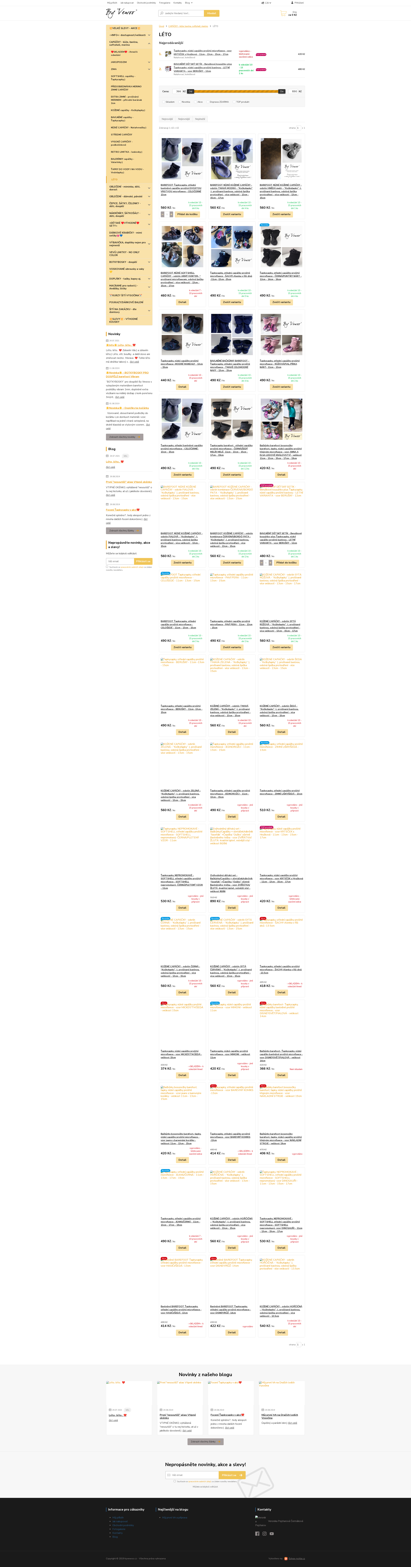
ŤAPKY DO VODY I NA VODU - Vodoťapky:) (127, 171)
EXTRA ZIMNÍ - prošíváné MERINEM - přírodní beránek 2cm (126, 100)
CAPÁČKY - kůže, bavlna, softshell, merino (123, 43)
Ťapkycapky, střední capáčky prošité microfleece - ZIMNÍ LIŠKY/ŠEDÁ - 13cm (281, 792)
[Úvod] (131, 13)
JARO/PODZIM (119, 62)
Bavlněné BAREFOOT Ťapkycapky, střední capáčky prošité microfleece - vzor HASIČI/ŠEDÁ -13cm (181, 1309)
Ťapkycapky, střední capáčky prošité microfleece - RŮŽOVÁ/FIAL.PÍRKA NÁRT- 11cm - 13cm (280, 364)
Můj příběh (112, 2)
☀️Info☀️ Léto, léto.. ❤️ (121, 345)
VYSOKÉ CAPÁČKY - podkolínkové (122, 143)
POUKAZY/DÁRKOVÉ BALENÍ (126, 302)
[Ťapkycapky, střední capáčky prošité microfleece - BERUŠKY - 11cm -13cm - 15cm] (182, 679)
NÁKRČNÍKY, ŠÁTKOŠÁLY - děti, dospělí (124, 215)
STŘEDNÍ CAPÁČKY (121, 134)
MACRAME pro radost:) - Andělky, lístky (123, 287)
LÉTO (114, 179)
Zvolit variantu (232, 214)
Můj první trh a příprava (174, 1517)
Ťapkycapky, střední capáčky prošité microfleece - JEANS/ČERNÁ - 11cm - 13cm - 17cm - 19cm (181, 1221)
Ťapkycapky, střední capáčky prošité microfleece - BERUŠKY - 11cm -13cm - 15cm (181, 709)
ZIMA (114, 69)
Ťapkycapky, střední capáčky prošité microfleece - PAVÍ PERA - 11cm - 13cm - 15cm (231, 624)
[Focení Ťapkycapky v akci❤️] (231, 1393)
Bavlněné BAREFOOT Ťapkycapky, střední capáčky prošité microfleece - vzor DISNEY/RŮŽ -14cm (230, 1309)
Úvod (161, 26)
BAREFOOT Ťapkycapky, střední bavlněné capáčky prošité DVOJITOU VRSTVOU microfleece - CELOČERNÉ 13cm (181, 189)
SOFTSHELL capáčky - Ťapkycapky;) (123, 78)
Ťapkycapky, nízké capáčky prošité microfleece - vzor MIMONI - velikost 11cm (230, 1054)
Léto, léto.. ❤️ (115, 462)
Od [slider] (190, 91)
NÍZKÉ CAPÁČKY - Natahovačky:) (128, 127)
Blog (187, 2)
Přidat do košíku (187, 214)
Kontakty (178, 2)
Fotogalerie (164, 2)
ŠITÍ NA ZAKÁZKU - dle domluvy (122, 311)
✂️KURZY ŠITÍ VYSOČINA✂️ (125, 295)
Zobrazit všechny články (121, 530)
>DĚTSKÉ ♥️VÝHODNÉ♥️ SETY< (124, 224)
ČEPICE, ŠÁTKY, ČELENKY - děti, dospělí (125, 205)
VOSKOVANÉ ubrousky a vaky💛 (126, 270)
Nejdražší (200, 119)
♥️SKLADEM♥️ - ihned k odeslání (124, 53)
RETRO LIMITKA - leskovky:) (126, 151)
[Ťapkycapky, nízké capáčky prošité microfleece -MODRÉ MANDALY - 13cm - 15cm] (182, 334)
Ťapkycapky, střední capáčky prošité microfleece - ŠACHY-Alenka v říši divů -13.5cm (281, 969)
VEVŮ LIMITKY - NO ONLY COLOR (124, 254)
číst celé (134, 361)
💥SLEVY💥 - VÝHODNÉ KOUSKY (123, 320)
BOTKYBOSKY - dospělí (123, 262)
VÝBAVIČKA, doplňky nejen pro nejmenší (127, 244)
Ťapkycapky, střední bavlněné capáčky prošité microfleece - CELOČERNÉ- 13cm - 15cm (182, 448)
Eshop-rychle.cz (297, 1558)
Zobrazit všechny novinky (122, 437)
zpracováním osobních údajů (131, 567)
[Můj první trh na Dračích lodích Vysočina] (282, 1393)
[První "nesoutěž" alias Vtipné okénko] (180, 1393)
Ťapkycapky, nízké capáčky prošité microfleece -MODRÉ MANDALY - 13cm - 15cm (182, 364)
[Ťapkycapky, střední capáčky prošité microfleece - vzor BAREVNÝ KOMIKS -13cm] (232, 1107)
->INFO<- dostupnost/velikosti (127, 35)
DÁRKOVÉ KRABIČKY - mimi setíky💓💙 (125, 234)
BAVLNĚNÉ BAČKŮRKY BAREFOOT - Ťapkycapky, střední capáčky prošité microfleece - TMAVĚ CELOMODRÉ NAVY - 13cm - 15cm (230, 365)
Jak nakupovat (127, 2)
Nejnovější (167, 119)
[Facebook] (258, 1534)
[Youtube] (273, 1534)
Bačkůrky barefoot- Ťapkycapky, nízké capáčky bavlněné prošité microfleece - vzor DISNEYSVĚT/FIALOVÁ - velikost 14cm (281, 1056)
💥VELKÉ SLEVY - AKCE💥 (124, 28)
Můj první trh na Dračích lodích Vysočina (280, 1416)
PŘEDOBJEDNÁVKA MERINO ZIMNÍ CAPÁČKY (126, 88)
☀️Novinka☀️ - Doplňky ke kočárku (127, 408)
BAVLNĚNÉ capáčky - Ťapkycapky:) (122, 119)
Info (125, 456)
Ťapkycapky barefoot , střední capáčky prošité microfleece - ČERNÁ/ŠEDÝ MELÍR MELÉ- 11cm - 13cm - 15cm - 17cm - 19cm (231, 450)
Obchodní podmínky (146, 2)
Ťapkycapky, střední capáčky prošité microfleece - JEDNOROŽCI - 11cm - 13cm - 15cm (230, 794)
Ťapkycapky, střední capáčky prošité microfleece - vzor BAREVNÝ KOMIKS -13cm (230, 1137)
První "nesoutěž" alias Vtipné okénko (129, 482)
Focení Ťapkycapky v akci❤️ (123, 510)
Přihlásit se (143, 561)
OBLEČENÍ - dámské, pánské (125, 196)
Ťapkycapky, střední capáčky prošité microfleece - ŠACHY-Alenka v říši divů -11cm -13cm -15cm (231, 276)
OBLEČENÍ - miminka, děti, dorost (124, 188)
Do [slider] (282, 91)
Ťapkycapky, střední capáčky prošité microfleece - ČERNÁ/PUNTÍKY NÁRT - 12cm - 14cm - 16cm (281, 276)
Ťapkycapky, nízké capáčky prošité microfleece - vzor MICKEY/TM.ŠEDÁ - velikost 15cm (181, 1054)
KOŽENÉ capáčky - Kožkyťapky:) (128, 110)
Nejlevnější (184, 119)
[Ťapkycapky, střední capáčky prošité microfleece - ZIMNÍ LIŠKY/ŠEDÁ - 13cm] (281, 764)
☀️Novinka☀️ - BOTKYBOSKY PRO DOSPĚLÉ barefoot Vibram (127, 374)
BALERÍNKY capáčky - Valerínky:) (122, 161)
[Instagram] (266, 1534)
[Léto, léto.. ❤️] (129, 1393)
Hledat (211, 13)
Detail (182, 302)
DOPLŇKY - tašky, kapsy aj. (125, 278)
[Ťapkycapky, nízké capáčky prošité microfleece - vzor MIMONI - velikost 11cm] (232, 1024)
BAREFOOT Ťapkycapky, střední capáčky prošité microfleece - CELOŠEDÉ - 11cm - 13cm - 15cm (178, 624)
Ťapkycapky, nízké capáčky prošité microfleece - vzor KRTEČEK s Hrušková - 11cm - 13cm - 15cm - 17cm (203, 52)
